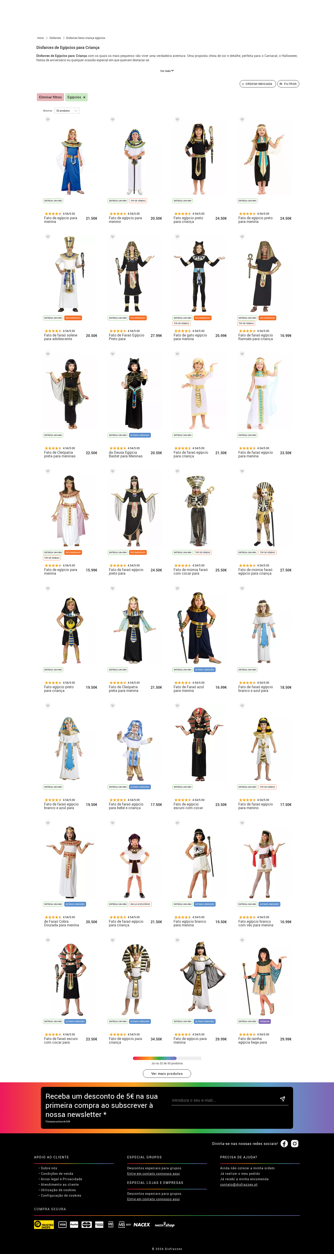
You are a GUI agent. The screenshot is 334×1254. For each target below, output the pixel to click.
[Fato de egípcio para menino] (112, 120)
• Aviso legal (49, 1179)
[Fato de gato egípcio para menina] (176, 237)
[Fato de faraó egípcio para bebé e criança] (112, 706)
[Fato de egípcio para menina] (47, 120)
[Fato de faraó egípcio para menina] (241, 355)
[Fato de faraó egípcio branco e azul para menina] (241, 589)
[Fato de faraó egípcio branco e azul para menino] (47, 706)
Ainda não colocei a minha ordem (247, 1168)
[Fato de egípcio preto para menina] (241, 120)
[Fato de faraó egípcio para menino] (241, 706)
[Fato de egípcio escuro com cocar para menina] (176, 706)
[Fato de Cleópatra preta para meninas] (47, 355)
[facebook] (284, 1144)
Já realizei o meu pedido (240, 1173)
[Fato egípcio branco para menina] (176, 824)
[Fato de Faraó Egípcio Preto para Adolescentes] (112, 237)
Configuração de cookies (61, 1195)
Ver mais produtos (167, 1073)
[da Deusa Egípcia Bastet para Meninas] (112, 355)
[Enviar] (282, 1099)
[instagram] (294, 1144)
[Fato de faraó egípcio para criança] (176, 355)
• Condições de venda (56, 1173)
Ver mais (165, 71)
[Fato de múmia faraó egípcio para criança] (241, 472)
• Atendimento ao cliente (59, 1184)
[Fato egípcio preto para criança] (176, 120)
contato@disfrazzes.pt (239, 1184)
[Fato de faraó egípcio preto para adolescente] (112, 472)
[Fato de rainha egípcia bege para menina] (241, 941)
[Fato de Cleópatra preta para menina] (112, 589)
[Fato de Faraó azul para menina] (176, 589)
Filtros (290, 84)
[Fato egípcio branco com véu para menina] (241, 824)
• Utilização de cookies (57, 1190)
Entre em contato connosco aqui (153, 1173)
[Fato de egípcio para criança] (112, 941)
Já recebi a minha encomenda (244, 1179)
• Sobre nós (48, 1168)
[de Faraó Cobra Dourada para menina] (47, 824)
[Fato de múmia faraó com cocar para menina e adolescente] (176, 472)
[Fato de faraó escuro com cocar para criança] (47, 941)
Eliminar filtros (50, 97)
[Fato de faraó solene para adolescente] (47, 237)
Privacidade (72, 1179)
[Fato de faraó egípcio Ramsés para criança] (241, 237)
